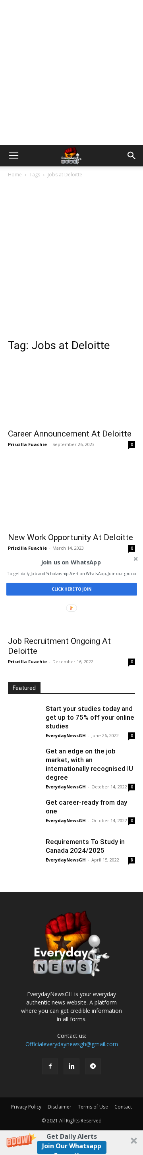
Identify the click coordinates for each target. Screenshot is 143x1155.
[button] (71, 562)
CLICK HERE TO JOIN (71, 589)
